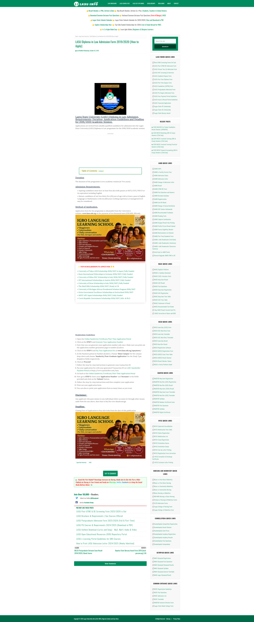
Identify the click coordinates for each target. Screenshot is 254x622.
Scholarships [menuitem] (151, 3)
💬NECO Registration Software (161, 347)
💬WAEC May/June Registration (162, 290)
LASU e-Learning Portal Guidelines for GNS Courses (98, 538)
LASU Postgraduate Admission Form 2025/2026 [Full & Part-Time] (105, 520)
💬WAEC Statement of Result (161, 303)
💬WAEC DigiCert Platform (160, 269)
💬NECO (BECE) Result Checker (161, 358)
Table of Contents (92, 171)
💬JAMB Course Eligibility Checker (162, 229)
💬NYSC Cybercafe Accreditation (162, 426)
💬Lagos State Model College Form (162, 606)
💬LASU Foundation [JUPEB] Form (162, 86)
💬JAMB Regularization (159, 199)
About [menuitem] (169, 3)
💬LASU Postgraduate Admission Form (163, 89)
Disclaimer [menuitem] (161, 3)
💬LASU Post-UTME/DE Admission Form (164, 66)
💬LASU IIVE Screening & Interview (163, 72)
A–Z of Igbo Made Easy (109, 29)
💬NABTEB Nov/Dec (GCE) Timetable (163, 395)
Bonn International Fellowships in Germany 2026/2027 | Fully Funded (106, 274)
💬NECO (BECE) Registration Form (162, 351)
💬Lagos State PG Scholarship (161, 106)
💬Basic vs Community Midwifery (162, 486)
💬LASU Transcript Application (161, 103)
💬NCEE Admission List (159, 596)
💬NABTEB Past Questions (160, 405)
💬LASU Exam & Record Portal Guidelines (165, 99)
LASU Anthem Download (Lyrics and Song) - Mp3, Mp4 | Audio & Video (106, 529)
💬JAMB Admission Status (160, 175)
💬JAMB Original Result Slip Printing (163, 223)
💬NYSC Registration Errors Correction (164, 453)
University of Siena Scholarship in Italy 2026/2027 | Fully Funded (104, 283)
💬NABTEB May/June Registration (162, 378)
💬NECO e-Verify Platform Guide (162, 364)
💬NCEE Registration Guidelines (162, 589)
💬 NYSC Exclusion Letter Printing (162, 462)
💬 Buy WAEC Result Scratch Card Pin (163, 310)
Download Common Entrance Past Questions (104, 15)
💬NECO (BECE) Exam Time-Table (162, 354)
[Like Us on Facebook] (77, 502)
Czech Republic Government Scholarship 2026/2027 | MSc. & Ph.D (104, 298)
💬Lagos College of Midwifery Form (163, 510)
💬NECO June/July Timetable (161, 334)
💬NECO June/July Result (160, 341)
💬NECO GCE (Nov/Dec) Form (161, 331)
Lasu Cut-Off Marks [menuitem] (138, 3)
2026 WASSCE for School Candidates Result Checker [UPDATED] (163, 128)
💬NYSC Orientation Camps (160, 446)
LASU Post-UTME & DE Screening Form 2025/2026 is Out (101, 511)
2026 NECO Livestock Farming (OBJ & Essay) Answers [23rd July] (164, 140)
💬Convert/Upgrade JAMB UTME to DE (163, 255)
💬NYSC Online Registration (160, 433)
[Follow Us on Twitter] (77, 497)
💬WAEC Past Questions (159, 286)
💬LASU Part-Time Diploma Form (162, 79)
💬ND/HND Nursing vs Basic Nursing (163, 496)
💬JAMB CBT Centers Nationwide (162, 209)
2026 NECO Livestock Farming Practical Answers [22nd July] (164, 145)
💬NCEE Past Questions (159, 592)
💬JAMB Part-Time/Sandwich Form (163, 236)
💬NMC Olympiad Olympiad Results (163, 565)
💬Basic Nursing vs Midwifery (161, 493)
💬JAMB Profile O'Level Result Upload (163, 226)
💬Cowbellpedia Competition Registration (164, 524)
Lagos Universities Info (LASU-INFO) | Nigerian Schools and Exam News (101, 619)
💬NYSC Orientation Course (160, 443)
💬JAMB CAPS (156, 169)
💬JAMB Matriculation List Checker (163, 233)
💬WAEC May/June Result (160, 279)
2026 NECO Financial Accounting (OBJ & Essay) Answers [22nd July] (164, 151)
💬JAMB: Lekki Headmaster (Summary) (164, 243)
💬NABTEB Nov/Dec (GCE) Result (162, 385)
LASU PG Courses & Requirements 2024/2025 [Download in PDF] (104, 525)
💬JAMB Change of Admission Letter (163, 182)
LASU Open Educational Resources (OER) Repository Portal (101, 534)
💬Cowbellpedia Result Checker (162, 527)
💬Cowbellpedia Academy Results (162, 537)
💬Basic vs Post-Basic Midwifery (162, 479)
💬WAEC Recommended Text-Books (163, 306)
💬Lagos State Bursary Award (161, 113)
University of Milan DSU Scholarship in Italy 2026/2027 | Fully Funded (106, 277)
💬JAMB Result (157, 185)
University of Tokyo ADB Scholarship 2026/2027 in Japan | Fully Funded (106, 271)
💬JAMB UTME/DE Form (159, 189)
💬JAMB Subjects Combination (161, 219)
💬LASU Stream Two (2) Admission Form (164, 69)
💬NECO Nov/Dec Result (159, 344)
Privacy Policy (176, 619)
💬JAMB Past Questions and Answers (163, 192)
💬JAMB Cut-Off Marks (159, 202)
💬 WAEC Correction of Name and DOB (164, 313)
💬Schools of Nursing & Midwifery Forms (164, 500)
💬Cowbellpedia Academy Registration (164, 534)
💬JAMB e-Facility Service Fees (162, 172)
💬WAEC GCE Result (158, 283)
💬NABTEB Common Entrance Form (163, 602)
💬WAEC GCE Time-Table (159, 300)
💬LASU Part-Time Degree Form (162, 83)
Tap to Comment (110, 473)
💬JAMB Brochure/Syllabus (160, 196)
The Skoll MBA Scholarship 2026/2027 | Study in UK (99, 286)
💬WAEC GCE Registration (160, 293)
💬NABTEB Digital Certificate (161, 412)
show (101, 171)
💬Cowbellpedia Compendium (161, 544)
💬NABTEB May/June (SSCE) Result (163, 388)
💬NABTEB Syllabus (158, 399)
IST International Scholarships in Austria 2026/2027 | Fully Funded (104, 280)
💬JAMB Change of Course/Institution (163, 206)
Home (76, 36)
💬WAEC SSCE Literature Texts (161, 276)
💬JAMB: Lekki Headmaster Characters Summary (164, 247)
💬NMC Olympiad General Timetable (163, 572)
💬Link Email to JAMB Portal (161, 252)
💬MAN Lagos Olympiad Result (161, 575)
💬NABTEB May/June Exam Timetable (163, 392)
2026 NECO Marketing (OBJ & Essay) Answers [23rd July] (163, 134)
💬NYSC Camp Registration (160, 440)
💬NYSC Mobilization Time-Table (162, 429)
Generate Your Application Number (109, 342)
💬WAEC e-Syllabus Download (161, 273)
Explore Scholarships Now (103, 24)
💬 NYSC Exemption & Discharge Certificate (162, 458)
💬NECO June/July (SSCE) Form (161, 327)
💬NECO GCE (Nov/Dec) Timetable (162, 337)
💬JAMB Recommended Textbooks (162, 212)
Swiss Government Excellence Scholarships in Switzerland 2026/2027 (106, 292)
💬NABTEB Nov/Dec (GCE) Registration (164, 382)
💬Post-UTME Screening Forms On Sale (164, 62)
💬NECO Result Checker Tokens (161, 361)
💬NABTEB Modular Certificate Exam (163, 402)
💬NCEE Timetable (158, 599)
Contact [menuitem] (176, 3)
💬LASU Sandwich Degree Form (162, 76)
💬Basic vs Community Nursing (161, 490)
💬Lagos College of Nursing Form (162, 506)
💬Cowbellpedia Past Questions (161, 541)
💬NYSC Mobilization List (160, 436)
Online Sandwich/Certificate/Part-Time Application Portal (108, 339)
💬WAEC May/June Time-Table (161, 296)
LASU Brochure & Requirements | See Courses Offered (99, 515)
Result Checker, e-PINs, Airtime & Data (101, 10)
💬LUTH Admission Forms (160, 503)
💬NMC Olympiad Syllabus (160, 568)
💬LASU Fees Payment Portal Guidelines (164, 96)
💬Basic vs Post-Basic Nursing (161, 483)
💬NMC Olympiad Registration (161, 558)
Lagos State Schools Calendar (102, 20)
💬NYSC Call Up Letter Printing (161, 450)
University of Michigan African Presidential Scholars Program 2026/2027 (107, 289)
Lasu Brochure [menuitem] (112, 3)
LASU (90, 462)
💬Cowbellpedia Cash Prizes (160, 531)
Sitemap (168, 619)
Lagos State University (84, 36)
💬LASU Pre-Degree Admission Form (163, 93)
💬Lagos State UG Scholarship (161, 110)
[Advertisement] (110, 69)
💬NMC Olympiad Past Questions (162, 561)
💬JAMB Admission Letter (160, 179)
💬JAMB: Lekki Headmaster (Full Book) (164, 239)
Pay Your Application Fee (105, 350)
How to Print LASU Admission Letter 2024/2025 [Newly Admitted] (105, 543)
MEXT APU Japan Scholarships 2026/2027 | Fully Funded (101, 295)
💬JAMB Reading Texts (159, 216)
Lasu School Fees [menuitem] (125, 3)
